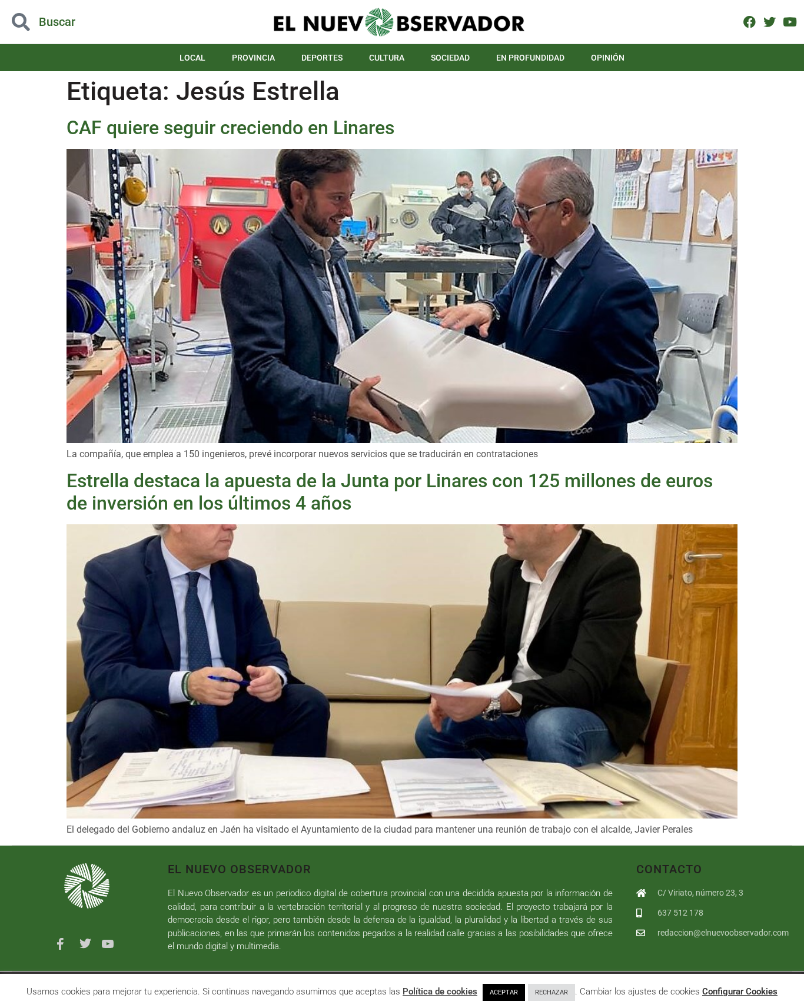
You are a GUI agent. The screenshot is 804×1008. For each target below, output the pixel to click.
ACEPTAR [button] (504, 992)
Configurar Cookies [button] (740, 991)
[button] (80, 22)
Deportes (322, 57)
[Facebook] (749, 21)
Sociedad (450, 57)
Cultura (386, 57)
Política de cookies (440, 991)
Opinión (607, 57)
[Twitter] (769, 21)
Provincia (253, 57)
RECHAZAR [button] (551, 992)
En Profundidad (530, 57)
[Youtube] (789, 21)
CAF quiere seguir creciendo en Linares (230, 128)
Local (192, 57)
